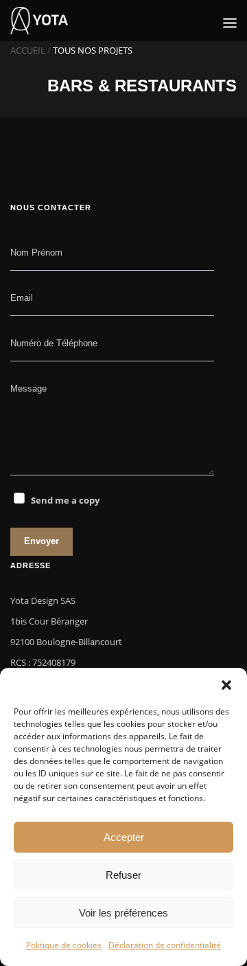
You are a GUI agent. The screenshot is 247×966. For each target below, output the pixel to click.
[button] (226, 685)
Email (21, 298)
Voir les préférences (123, 913)
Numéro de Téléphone (53, 343)
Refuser (123, 875)
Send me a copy (65, 500)
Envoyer (41, 541)
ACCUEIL (27, 50)
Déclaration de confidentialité (164, 945)
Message (28, 388)
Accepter (124, 837)
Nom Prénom (36, 252)
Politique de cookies (64, 945)
